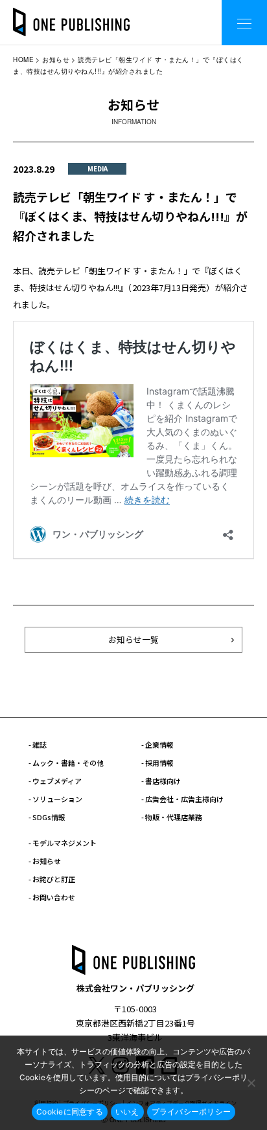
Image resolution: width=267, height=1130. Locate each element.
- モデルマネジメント (63, 843)
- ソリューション (55, 799)
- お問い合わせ (52, 897)
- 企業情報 (157, 744)
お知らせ (55, 59)
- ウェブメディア (55, 781)
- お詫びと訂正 (52, 879)
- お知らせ (45, 861)
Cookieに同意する (69, 1111)
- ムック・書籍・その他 (66, 762)
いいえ (127, 1111)
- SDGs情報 (47, 817)
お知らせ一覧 (133, 639)
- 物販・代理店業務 (171, 817)
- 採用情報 (157, 762)
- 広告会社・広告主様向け (182, 799)
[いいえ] (250, 1082)
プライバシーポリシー (191, 1111)
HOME (23, 59)
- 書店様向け (161, 781)
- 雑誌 (38, 744)
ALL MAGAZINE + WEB (160, 12)
